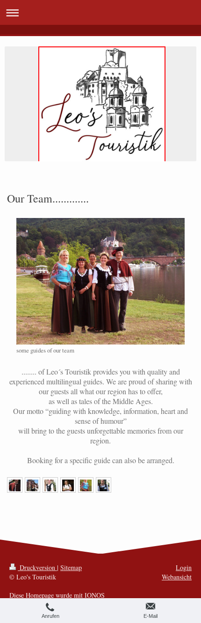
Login (184, 567)
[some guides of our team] (100, 281)
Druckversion (37, 567)
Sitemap (71, 567)
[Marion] (86, 485)
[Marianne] (68, 485)
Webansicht (177, 576)
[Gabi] (50, 485)
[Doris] (103, 485)
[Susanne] (32, 485)
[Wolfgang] (15, 485)
